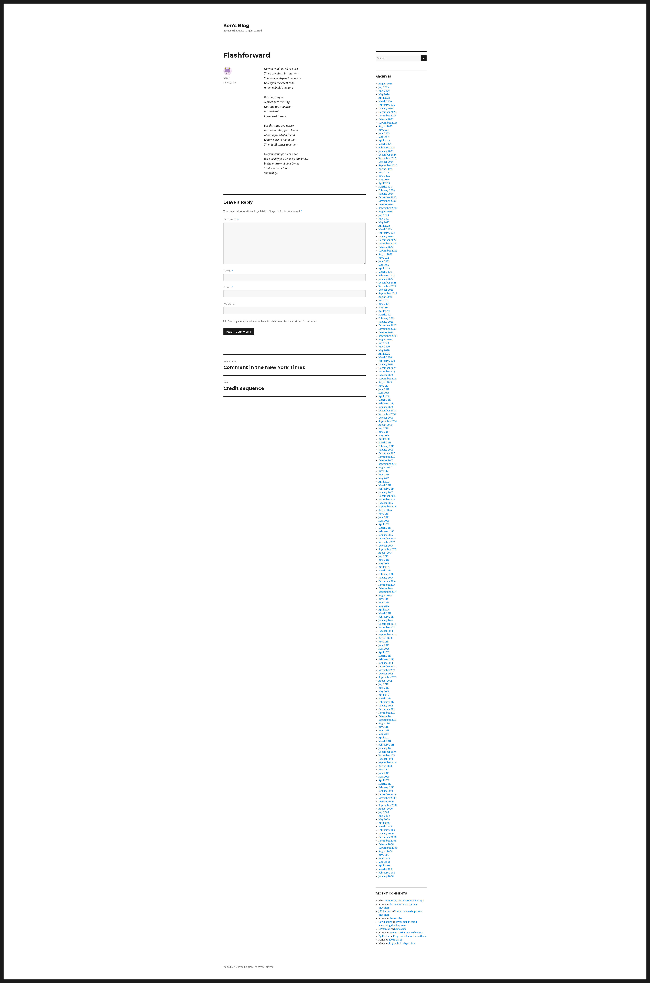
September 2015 (387, 549)
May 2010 (383, 776)
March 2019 (384, 400)
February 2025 (386, 147)
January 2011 (385, 748)
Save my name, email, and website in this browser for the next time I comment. (272, 321)
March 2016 (384, 528)
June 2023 (384, 218)
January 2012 (385, 705)
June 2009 (384, 815)
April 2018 (383, 439)
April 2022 (384, 268)
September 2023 (387, 208)
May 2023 (383, 222)
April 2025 (384, 140)
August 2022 (385, 254)
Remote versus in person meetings (404, 900)
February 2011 (386, 744)
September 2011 (387, 719)
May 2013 (383, 648)
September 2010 (387, 762)
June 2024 (384, 176)
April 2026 (384, 97)
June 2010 (383, 773)
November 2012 (387, 670)
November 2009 (387, 798)
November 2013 (387, 627)
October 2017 (385, 460)
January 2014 (385, 620)
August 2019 (385, 382)
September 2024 (387, 165)
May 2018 (383, 435)
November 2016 (386, 499)
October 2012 (385, 673)
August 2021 (385, 297)
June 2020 (384, 346)
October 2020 (386, 332)
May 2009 (384, 819)
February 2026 (386, 105)
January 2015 (385, 577)
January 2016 (385, 535)
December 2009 (387, 794)
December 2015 (387, 538)
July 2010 (383, 769)
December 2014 (387, 581)
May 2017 (383, 478)
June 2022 (384, 261)
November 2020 (387, 328)
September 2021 (387, 293)
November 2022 (387, 243)
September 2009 (387, 805)
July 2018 (383, 428)
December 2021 (387, 282)
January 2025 (385, 151)
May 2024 (384, 179)
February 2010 (386, 787)
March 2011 (384, 741)
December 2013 (387, 623)
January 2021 (385, 321)
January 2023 (385, 236)
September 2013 (387, 634)
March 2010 (384, 783)
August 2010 (385, 766)
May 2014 (383, 606)
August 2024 (385, 169)
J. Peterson (384, 911)
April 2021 (384, 311)
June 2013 (383, 645)
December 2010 (387, 751)
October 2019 (385, 375)
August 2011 (385, 723)
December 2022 (387, 240)
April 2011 (383, 737)
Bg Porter (383, 936)
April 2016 (383, 524)
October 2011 (385, 716)
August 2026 (385, 83)
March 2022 (385, 272)
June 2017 (383, 474)
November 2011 (386, 712)
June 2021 (383, 304)
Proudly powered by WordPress (255, 967)
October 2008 (386, 844)
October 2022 (385, 247)
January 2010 (385, 791)
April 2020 (384, 353)
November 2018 (387, 414)
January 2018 (385, 449)
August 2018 (385, 424)
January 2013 (385, 663)
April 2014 (383, 609)
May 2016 (383, 520)
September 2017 (387, 464)
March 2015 (384, 570)
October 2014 (385, 588)
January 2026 (385, 108)
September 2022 (387, 250)
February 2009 (386, 830)
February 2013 (386, 659)
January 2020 (386, 364)
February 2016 (386, 531)
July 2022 (383, 257)
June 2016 (383, 517)
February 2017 (386, 488)
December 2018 (387, 410)
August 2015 (385, 552)
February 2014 (386, 616)
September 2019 (387, 378)
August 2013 (385, 638)
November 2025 (387, 115)
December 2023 (387, 197)
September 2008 (387, 847)
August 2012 (385, 680)
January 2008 (386, 876)
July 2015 (383, 556)
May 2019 (383, 392)
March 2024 (385, 186)
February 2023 (386, 233)
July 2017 (383, 471)
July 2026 (383, 87)
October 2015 (385, 545)
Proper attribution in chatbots (406, 932)
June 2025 (383, 133)
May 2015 (383, 563)
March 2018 (384, 442)
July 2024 (383, 172)
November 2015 (386, 542)
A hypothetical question (402, 943)
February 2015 (386, 574)
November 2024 (387, 158)
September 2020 (387, 336)
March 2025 (385, 144)
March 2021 (384, 314)
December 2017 (386, 453)
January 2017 (385, 492)
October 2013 (385, 631)
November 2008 (387, 840)
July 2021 (383, 300)
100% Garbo (395, 939)
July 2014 (383, 599)
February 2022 (386, 275)
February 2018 (386, 446)
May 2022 (383, 265)
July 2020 (383, 343)
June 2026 (384, 90)
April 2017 (383, 481)
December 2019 (387, 368)
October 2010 (385, 759)
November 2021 (387, 286)
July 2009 (383, 812)
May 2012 (383, 691)
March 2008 (385, 869)
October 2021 (385, 289)
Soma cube (396, 918)
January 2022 (385, 279)
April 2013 (383, 652)
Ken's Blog (236, 25)
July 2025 (383, 129)
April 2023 (384, 225)
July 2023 (383, 215)
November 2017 (386, 456)
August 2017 (385, 467)
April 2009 (384, 823)
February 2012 (386, 702)
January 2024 (386, 193)
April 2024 (384, 183)
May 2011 (383, 734)
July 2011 (383, 727)
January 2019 (385, 407)
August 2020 (385, 339)
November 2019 (386, 371)
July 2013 (383, 641)
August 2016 (385, 510)
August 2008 (385, 851)
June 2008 (384, 858)
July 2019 (383, 385)
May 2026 (383, 94)
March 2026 (385, 101)
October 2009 (386, 801)
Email (228, 287)
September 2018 (387, 421)
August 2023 (385, 211)
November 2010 (387, 755)
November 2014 (387, 584)
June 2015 (383, 560)
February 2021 (386, 318)
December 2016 (387, 496)
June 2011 (383, 730)
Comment (231, 219)
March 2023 (385, 229)
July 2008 (383, 855)
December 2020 (387, 325)
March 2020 (385, 357)
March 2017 (384, 485)
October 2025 (385, 119)
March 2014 (384, 613)
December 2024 (387, 154)
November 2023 (387, 201)
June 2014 (383, 602)
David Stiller (385, 922)
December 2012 (387, 666)
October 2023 (385, 204)
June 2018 (383, 432)
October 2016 (385, 503)
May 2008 (384, 862)
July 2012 (383, 684)
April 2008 (384, 865)
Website (229, 303)
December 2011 (386, 709)
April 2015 (383, 567)
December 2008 (387, 837)
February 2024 (386, 190)
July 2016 (383, 513)
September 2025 (387, 122)
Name (228, 270)
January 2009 (386, 833)
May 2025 (383, 137)
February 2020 (386, 360)
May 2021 (383, 307)
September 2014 (387, 592)
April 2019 (383, 396)
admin (226, 78)
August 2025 (385, 126)
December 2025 (387, 112)
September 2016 (387, 506)
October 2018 (385, 417)
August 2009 (385, 808)
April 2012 (383, 695)
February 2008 (386, 872)
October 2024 (386, 161)
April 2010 (383, 780)
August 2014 (385, 595)
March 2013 (384, 655)
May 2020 (384, 350)
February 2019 (386, 403)
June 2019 (383, 389)
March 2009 (385, 826)
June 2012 (383, 687)
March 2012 (384, 698)
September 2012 (387, 677)
